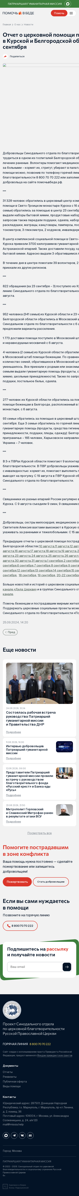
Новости (28, 24)
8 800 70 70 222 (40, 1044)
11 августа (62, 546)
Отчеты (8, 1072)
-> (67, 967)
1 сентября (55, 560)
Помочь (59, 13)
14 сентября (62, 570)
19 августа (68, 551)
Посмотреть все (39, 833)
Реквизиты (10, 1076)
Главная (7, 24)
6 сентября (25, 565)
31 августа (39, 560)
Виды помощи (12, 1086)
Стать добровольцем (50, 881)
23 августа (23, 555)
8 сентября (59, 565)
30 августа (23, 560)
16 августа (22, 551)
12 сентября (26, 570)
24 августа (39, 555)
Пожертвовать (17, 881)
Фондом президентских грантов (54, 1055)
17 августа (37, 551)
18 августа (53, 551)
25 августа (56, 555)
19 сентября (46, 575)
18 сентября (27, 575)
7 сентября (42, 565)
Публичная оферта (15, 1081)
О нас (17, 24)
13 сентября (44, 570)
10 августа (46, 546)
